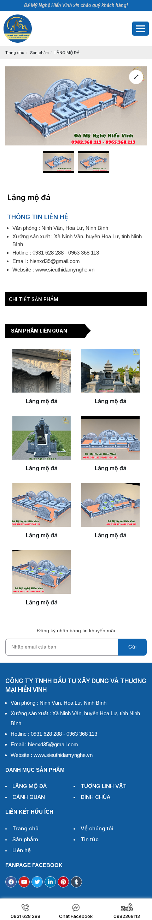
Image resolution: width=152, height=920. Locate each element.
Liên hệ (21, 850)
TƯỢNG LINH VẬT (104, 786)
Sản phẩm (39, 52)
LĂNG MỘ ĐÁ (67, 52)
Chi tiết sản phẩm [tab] (33, 299)
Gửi (132, 647)
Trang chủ (14, 52)
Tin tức (90, 839)
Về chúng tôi (97, 828)
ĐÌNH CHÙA (95, 797)
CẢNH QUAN (28, 797)
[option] (58, 162)
